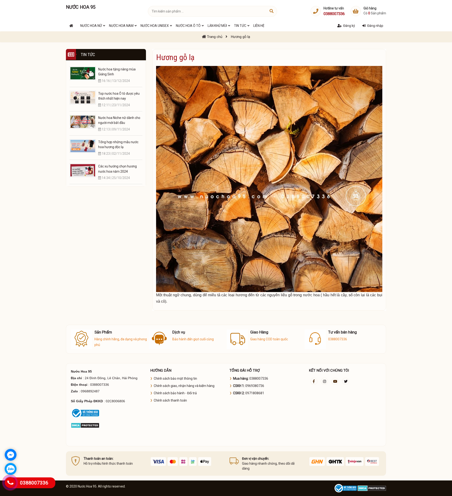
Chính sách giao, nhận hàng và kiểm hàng (184, 386)
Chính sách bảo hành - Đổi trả (175, 393)
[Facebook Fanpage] (313, 381)
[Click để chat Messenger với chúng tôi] (10, 455)
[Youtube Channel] (335, 381)
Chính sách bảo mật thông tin (175, 378)
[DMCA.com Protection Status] (85, 425)
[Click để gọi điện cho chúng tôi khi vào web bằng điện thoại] (10, 482)
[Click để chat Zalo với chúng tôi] (10, 469)
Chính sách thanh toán (170, 400)
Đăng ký (349, 26)
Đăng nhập (375, 26)
